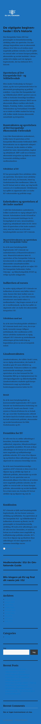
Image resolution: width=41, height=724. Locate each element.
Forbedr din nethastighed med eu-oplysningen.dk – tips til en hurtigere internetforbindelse (20, 691)
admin (8, 548)
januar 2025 (10, 613)
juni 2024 (9, 618)
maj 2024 (9, 621)
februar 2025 (10, 610)
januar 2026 (10, 602)
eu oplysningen (8, 720)
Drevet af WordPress (21, 720)
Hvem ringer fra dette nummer (17, 674)
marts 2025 (9, 607)
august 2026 (10, 599)
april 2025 (9, 605)
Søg (4, 648)
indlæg (8, 637)
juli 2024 (8, 616)
